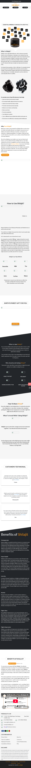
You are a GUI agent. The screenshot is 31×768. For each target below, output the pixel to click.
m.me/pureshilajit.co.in (8, 724)
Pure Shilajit (16, 479)
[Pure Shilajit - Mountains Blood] (15, 4)
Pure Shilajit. (23, 514)
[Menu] (2, 4)
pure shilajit (16, 494)
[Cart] (29, 4)
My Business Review (10, 727)
